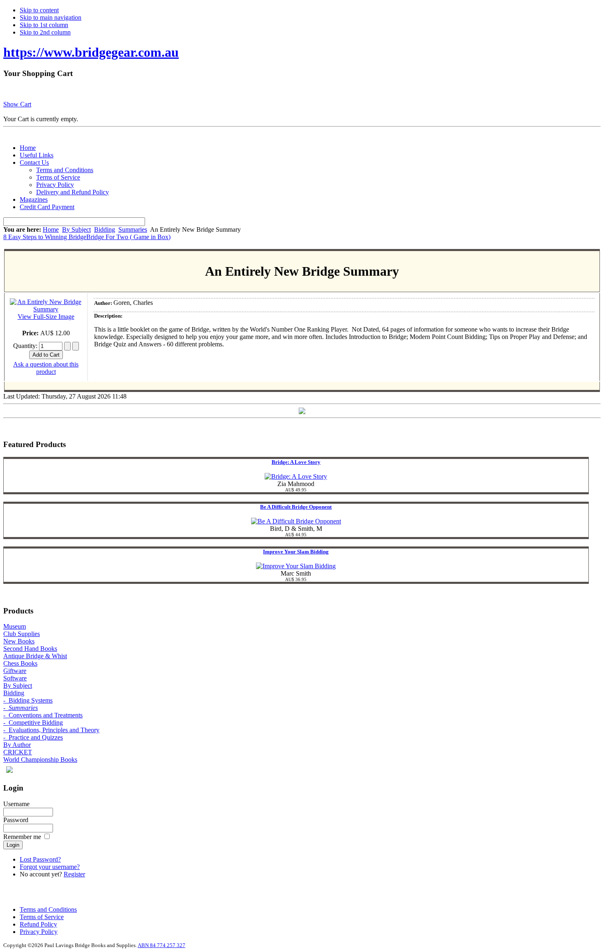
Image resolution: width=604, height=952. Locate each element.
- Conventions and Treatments (43, 715)
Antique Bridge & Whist (35, 655)
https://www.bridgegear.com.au (91, 52)
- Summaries (20, 707)
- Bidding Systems (28, 700)
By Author (17, 744)
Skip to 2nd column (45, 32)
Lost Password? (40, 859)
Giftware (14, 670)
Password (15, 819)
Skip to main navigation (50, 17)
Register (74, 874)
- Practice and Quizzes (33, 737)
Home (51, 229)
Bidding (104, 229)
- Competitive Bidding (33, 722)
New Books (19, 641)
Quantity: (26, 345)
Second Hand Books (30, 648)
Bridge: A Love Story (296, 462)
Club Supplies (21, 633)
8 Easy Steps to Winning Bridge (44, 236)
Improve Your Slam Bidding (296, 552)
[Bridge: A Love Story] (296, 476)
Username (16, 803)
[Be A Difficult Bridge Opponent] (296, 521)
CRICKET (17, 752)
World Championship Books (40, 759)
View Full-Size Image (46, 316)
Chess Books (20, 663)
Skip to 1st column (44, 24)
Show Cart (17, 104)
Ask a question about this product (45, 368)
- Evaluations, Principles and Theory (51, 729)
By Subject (76, 229)
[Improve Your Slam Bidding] (296, 565)
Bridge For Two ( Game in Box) (128, 236)
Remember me (22, 836)
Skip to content (39, 10)
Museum (14, 626)
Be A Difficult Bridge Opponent (296, 507)
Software (15, 678)
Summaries (132, 229)
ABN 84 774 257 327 (161, 945)
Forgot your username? (50, 866)
